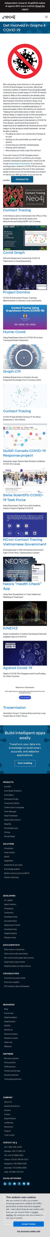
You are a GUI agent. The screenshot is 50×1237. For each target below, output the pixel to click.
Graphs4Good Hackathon (19, 164)
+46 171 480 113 (18, 1151)
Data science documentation (16, 954)
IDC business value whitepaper (16, 986)
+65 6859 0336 (20, 1164)
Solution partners (11, 1075)
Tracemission (14, 707)
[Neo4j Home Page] (8, 17)
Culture (7, 1114)
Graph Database (11, 816)
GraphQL (7, 824)
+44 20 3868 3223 (15, 1155)
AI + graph (8, 900)
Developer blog (10, 929)
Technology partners (12, 1079)
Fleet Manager (10, 811)
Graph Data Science (12, 820)
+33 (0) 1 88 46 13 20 (19, 1159)
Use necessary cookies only (28, 1231)
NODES (7, 1026)
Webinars (8, 1046)
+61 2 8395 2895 (19, 1168)
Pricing (7, 832)
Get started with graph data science (19, 958)
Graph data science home (14, 962)
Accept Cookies (28, 1224)
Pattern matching (11, 877)
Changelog (8, 908)
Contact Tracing (17, 210)
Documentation (10, 921)
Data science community (14, 949)
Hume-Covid (14, 332)
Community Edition (11, 803)
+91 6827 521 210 (16, 1172)
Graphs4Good (10, 1118)
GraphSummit (9, 1022)
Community (8, 913)
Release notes (10, 938)
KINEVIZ (10, 628)
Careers (7, 1110)
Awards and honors (12, 1106)
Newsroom (8, 1127)
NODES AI (8, 1030)
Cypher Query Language (14, 807)
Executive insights (11, 982)
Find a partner (10, 1062)
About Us (8, 1102)
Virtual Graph (9, 836)
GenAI (6, 857)
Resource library (11, 1034)
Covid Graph (14, 252)
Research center (11, 1038)
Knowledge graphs (12, 869)
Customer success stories (14, 978)
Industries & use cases (13, 865)
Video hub (8, 1042)
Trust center (9, 1135)
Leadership (8, 1123)
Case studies (9, 852)
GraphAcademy (10, 933)
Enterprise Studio (11, 799)
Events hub (8, 1013)
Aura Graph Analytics (13, 791)
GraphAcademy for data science (17, 966)
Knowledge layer (11, 828)
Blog (6, 1009)
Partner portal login (12, 1071)
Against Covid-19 (17, 668)
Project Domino (16, 292)
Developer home (10, 917)
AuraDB (7, 787)
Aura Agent (9, 795)
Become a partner (11, 1058)
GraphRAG (8, 861)
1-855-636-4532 (14, 1147)
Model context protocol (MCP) (16, 873)
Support (7, 1131)
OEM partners (10, 1067)
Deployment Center (12, 925)
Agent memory (10, 904)
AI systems (8, 848)
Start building (25, 763)
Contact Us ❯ (10, 1143)
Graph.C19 (12, 371)
